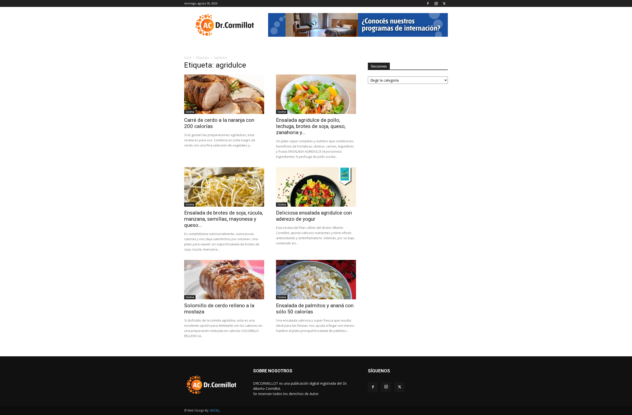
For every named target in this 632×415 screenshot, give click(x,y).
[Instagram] (436, 3)
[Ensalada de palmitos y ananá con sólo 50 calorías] (316, 279)
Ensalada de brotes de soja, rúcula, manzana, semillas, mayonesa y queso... (223, 219)
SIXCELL (215, 410)
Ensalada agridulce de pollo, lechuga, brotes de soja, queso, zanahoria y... (311, 126)
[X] (444, 3)
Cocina (190, 111)
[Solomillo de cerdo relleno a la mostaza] (224, 279)
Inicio (188, 57)
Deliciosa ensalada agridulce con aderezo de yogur (314, 216)
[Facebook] (428, 3)
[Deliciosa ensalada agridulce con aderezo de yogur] (316, 187)
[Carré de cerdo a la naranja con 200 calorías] (224, 94)
